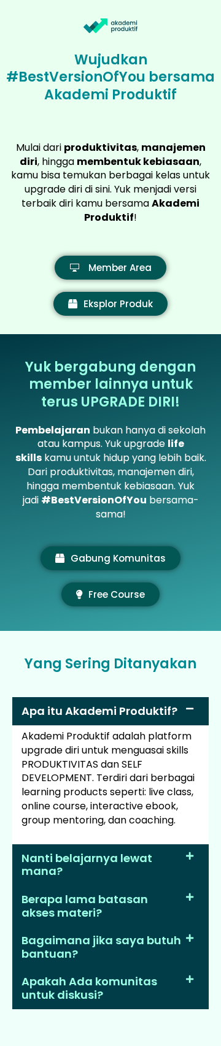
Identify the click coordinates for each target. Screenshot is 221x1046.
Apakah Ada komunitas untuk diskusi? (89, 988)
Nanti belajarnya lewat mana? (86, 864)
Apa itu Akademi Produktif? (99, 711)
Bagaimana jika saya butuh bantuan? (101, 947)
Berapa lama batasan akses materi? (84, 905)
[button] (110, 711)
